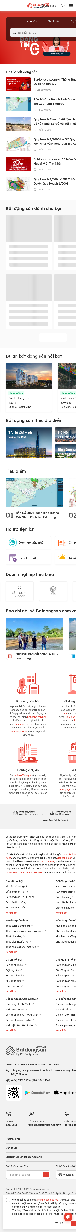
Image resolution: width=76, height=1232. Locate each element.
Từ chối (59, 1223)
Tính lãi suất (27, 558)
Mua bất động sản (16, 907)
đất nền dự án (64, 858)
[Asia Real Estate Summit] (56, 820)
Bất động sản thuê (17, 920)
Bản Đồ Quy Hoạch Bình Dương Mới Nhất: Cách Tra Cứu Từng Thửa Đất (37, 515)
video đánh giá (23, 775)
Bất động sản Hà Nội (17, 891)
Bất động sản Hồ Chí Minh (20, 897)
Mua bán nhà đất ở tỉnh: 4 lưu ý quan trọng (37, 656)
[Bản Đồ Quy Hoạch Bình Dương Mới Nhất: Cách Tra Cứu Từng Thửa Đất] (34, 492)
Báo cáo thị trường (16, 902)
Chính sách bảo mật (48, 1199)
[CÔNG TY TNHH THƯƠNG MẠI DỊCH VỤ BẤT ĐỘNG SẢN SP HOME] (19, 591)
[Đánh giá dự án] (28, 752)
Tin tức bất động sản (17, 886)
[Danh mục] (71, 5)
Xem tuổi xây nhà (31, 542)
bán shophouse (19, 731)
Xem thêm (11, 912)
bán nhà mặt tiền (24, 724)
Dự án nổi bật (14, 959)
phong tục (65, 789)
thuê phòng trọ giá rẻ (30, 872)
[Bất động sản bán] (28, 683)
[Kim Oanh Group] (53, 591)
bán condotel (47, 861)
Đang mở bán (16, 393)
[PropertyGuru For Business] (60, 813)
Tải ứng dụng (48, 5)
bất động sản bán (36, 717)
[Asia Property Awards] (28, 813)
